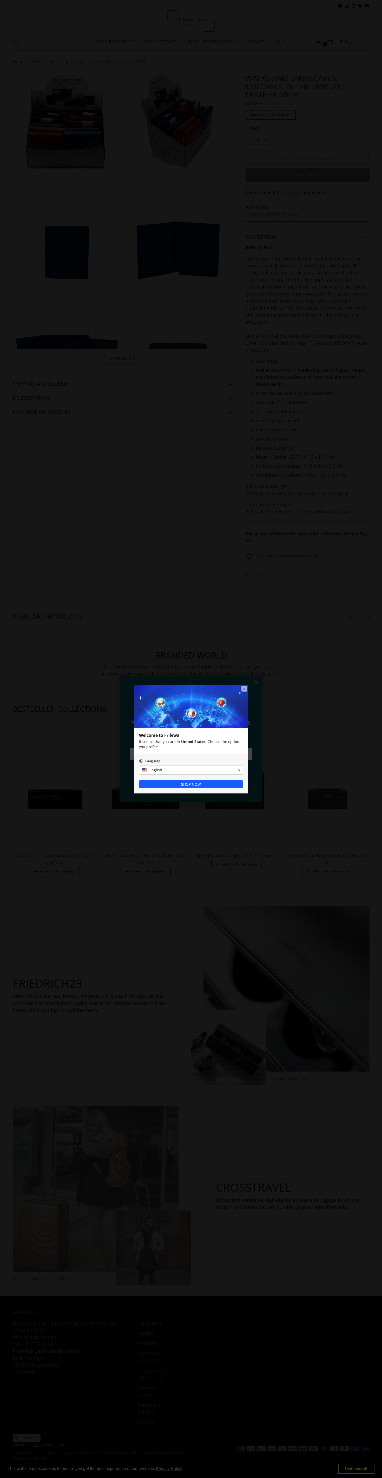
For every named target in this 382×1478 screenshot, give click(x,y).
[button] (191, 770)
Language (152, 761)
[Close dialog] (244, 689)
